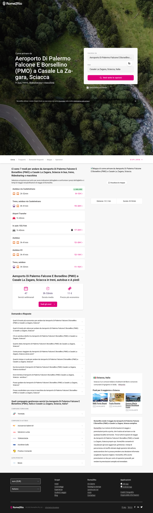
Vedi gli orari (46, 304)
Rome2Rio (97, 428)
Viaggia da (92, 53)
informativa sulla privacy (81, 101)
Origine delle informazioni (129, 495)
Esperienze (59, 489)
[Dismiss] (135, 101)
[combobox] (111, 57)
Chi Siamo (91, 484)
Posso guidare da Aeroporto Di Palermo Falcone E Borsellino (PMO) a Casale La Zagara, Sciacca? (45, 384)
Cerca (13, 160)
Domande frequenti (36, 160)
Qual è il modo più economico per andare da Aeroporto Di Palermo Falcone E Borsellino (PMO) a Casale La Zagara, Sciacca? (44, 322)
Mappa (49, 160)
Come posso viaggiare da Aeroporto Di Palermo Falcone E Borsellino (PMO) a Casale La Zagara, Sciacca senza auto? (45, 353)
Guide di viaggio (60, 492)
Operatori (59, 160)
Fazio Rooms (114, 403)
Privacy (124, 507)
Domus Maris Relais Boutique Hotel (132, 405)
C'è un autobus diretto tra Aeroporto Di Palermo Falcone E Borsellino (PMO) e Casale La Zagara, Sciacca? (45, 337)
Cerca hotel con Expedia (98, 87)
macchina (49, 82)
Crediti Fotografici (127, 492)
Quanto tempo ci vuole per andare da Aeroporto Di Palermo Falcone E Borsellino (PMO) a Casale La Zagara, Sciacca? (45, 360)
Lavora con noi (92, 489)
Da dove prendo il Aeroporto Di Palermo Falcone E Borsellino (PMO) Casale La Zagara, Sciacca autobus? (44, 368)
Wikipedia (121, 385)
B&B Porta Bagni (100, 403)
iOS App (125, 484)
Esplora (135, 159)
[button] (111, 77)
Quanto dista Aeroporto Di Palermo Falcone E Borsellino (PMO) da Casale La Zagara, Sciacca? (44, 345)
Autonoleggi (59, 487)
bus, (20, 82)
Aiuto (89, 492)
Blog (56, 495)
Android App (127, 487)
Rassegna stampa (94, 487)
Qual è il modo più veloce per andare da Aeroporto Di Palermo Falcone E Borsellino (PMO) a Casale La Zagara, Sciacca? (45, 329)
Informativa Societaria (52, 507)
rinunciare (61, 101)
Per (89, 65)
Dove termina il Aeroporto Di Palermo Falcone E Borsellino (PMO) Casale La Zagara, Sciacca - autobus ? (43, 376)
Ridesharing (35, 82)
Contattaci (91, 495)
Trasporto (22, 160)
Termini (130, 507)
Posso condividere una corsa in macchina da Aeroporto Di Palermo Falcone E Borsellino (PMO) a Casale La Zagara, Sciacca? (45, 391)
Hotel (56, 484)
